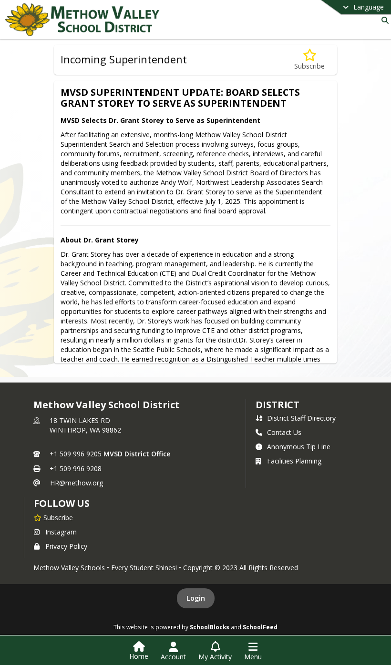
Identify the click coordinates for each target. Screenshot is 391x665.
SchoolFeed (260, 627)
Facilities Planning (294, 460)
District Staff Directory (301, 418)
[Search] (383, 20)
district (277, 404)
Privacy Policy (66, 546)
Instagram (61, 531)
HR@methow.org (76, 482)
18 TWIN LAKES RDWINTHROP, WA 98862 (85, 425)
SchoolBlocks (209, 627)
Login (195, 598)
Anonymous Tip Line (298, 446)
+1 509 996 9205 (76, 453)
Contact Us (284, 432)
